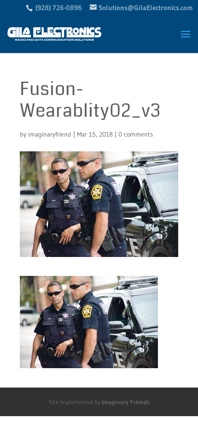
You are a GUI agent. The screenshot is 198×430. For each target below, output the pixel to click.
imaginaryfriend (49, 134)
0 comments (135, 134)
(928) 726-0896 (59, 7)
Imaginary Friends (126, 402)
